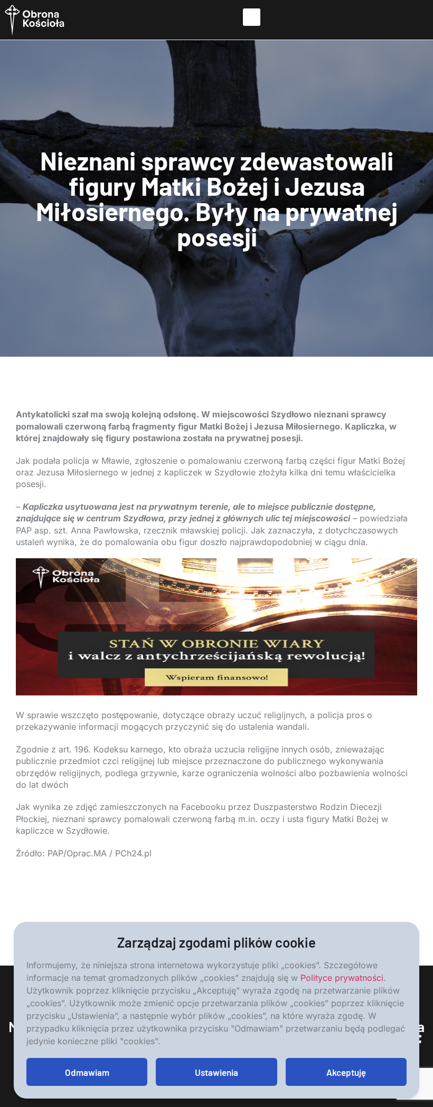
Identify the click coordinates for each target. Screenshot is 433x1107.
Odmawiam (87, 1072)
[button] (251, 17)
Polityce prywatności (341, 977)
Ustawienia (216, 1072)
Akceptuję (346, 1072)
